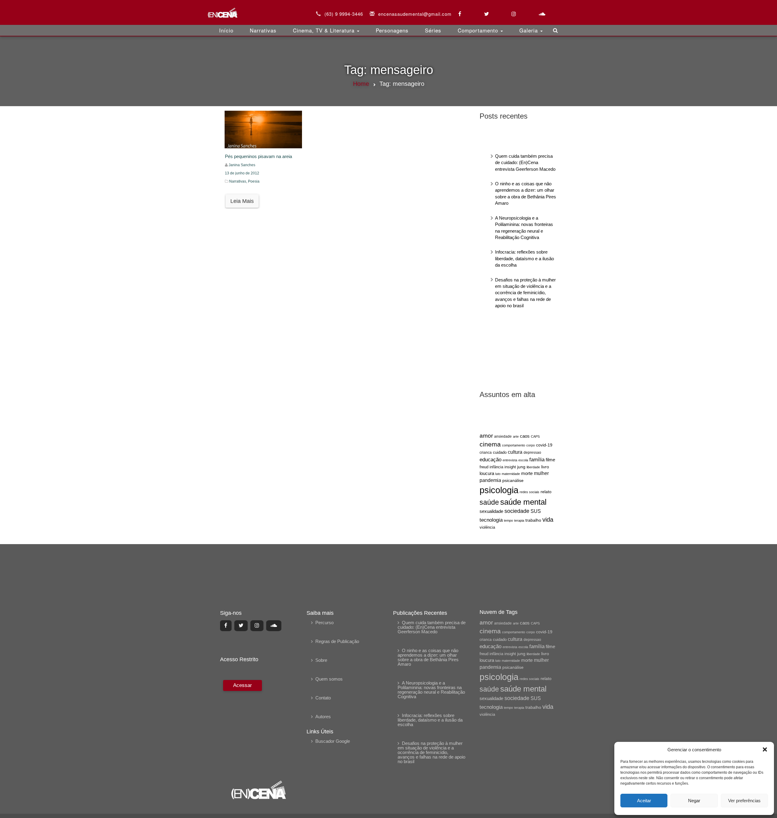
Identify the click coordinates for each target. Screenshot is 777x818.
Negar (694, 800)
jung (521, 466)
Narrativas (263, 30)
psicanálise (513, 480)
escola (523, 460)
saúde (489, 502)
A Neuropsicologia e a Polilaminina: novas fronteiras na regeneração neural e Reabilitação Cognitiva (431, 689)
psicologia (499, 490)
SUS (536, 511)
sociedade (516, 511)
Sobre (321, 660)
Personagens (392, 30)
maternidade (511, 474)
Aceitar (644, 800)
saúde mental (523, 502)
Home (361, 83)
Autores (323, 716)
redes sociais (529, 492)
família (537, 459)
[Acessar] (242, 726)
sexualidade (491, 511)
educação (490, 460)
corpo (530, 445)
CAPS (535, 436)
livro (545, 467)
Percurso (324, 622)
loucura (487, 473)
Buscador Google (332, 741)
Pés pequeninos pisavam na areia (258, 156)
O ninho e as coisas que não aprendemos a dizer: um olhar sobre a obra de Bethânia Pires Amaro (428, 657)
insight (510, 467)
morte (527, 473)
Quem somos (329, 679)
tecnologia (491, 520)
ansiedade (503, 436)
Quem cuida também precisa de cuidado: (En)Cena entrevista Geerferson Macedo (525, 162)
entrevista (510, 460)
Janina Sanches (242, 165)
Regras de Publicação (337, 641)
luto (497, 474)
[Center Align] (226, 625)
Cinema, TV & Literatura (324, 30)
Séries (433, 30)
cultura (515, 452)
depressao (532, 452)
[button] (765, 749)
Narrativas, (238, 181)
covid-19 (544, 445)
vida (547, 519)
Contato (323, 697)
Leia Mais (242, 201)
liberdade (533, 467)
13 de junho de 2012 (242, 173)
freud (484, 467)
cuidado (500, 452)
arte (516, 436)
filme (550, 459)
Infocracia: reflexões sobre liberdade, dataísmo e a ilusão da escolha (524, 258)
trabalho (533, 520)
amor (486, 436)
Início (226, 30)
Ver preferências (744, 800)
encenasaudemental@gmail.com (415, 14)
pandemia (490, 480)
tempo (508, 520)
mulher (541, 473)
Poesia (254, 181)
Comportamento (479, 30)
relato (546, 491)
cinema (490, 444)
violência (487, 527)
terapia (519, 520)
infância (496, 467)
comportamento (513, 445)
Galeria (529, 30)
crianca (486, 452)
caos (525, 436)
